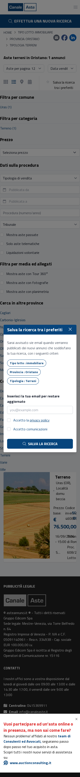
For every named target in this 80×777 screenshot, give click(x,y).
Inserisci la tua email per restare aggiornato (33, 398)
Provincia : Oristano (24, 372)
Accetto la (31, 420)
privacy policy (40, 420)
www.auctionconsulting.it (30, 762)
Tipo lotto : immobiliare (27, 363)
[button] (77, 719)
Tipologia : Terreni (23, 380)
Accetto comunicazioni (30, 429)
